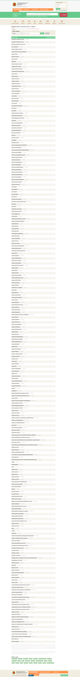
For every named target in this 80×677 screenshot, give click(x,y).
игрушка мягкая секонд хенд (17, 304)
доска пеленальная (15, 93)
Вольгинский (25, 658)
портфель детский (15, 552)
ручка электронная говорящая (18, 572)
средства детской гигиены (17, 594)
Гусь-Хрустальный (42, 658)
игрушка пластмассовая (16, 324)
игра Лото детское (15, 137)
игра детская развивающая (17, 122)
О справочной (35, 9)
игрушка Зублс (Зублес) (16, 260)
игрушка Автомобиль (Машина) (18, 221)
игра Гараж (14, 120)
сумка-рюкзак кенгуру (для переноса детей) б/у (21, 606)
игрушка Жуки (14, 253)
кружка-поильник (15, 457)
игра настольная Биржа (16, 147)
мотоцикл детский (15, 491)
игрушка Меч (14, 289)
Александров (14, 658)
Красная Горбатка (39, 660)
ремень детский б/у (15, 570)
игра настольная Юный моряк (17, 179)
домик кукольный (15, 88)
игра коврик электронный (17, 127)
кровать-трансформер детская (18, 452)
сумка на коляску (15, 601)
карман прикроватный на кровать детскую (20, 393)
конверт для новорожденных (17, 420)
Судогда (40, 662)
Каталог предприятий (45, 672)
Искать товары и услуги (32, 16)
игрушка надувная (15, 307)
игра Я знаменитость (16, 213)
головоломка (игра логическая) (18, 71)
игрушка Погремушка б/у (16, 329)
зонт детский (14, 103)
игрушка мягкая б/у (15, 302)
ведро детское (14, 58)
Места (34, 23)
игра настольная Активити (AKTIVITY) (19, 144)
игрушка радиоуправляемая (17, 336)
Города (13, 29)
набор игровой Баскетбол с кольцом (19, 506)
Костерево (33, 660)
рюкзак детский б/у (15, 577)
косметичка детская (16, 432)
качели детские (15, 398)
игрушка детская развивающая (18, 245)
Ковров (22, 660)
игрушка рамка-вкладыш (16, 341)
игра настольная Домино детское (18, 154)
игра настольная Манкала (17, 162)
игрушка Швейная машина (17, 380)
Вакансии (41, 23)
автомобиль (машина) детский (18, 39)
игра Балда (14, 110)
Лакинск (45, 660)
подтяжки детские (15, 550)
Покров (21, 662)
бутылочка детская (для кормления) (19, 51)
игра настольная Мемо (16, 164)
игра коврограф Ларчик (16, 130)
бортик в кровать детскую (17, 49)
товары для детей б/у (16, 614)
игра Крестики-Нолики (16, 132)
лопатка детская (15, 471)
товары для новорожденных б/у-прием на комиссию (22, 624)
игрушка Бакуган (15, 223)
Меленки (50, 660)
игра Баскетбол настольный (17, 113)
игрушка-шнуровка (15, 383)
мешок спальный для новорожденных (19, 481)
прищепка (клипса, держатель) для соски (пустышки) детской (24, 557)
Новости (23, 23)
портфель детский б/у (16, 555)
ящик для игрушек (15, 641)
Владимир (20, 658)
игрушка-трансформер (16, 368)
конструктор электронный (17, 427)
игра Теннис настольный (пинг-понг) (19, 201)
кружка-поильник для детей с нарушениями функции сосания (24, 459)
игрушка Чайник (15, 378)
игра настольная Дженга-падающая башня (20, 149)
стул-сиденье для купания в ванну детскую (20, 597)
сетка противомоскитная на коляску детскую (21, 584)
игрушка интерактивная (16, 262)
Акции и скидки (15, 23)
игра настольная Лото (16, 159)
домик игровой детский (16, 86)
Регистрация (59, 10)
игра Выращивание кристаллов (18, 117)
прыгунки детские (15, 562)
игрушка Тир (14, 366)
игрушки (13, 388)
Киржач (19, 660)
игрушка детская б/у (16, 243)
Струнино (35, 662)
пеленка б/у (14, 533)
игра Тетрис (14, 203)
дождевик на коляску (16, 83)
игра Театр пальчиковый (16, 199)
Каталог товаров (17, 9)
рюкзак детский (15, 574)
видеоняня (14, 61)
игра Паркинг (14, 186)
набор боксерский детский (17, 496)
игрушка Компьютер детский (17, 277)
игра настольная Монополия (17, 167)
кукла (13, 466)
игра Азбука (14, 108)
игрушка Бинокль (15, 226)
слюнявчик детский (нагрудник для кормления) (21, 589)
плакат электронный (16, 540)
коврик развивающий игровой (17, 405)
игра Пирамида (15, 189)
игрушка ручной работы (16, 348)
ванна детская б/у (15, 56)
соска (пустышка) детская (17, 592)
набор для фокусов (15, 503)
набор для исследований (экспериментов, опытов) (22, 501)
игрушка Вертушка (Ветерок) (17, 233)
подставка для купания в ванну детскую (20, 545)
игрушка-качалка (15, 272)
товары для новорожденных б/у (18, 621)
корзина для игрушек (16, 429)
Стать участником (44, 9)
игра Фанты (14, 206)
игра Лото (13, 135)
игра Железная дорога (16, 125)
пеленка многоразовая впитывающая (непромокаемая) (23, 535)
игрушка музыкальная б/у (17, 297)
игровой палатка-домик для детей (18, 218)
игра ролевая (14, 191)
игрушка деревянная (16, 238)
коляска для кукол (15, 415)
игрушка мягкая (15, 299)
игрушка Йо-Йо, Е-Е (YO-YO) (17, 265)
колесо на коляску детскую (17, 407)
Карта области (62, 23)
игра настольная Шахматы (17, 174)
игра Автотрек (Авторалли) (17, 105)
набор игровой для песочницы (18, 513)
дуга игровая (14, 95)
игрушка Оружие (15, 316)
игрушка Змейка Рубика (16, 258)
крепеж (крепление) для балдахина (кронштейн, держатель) (24, 434)
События (29, 23)
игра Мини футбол (15, 142)
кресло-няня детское (16, 442)
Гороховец (35, 658)
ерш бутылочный (15, 98)
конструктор (14, 425)
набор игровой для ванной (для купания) (20, 511)
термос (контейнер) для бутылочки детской (20, 609)
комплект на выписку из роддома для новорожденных (22, 417)
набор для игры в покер (16, 498)
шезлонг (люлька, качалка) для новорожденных (21, 636)
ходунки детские (15, 626)
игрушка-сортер (15, 358)
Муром (13, 662)
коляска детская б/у (16, 412)
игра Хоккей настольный (16, 211)
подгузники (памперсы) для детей (18, 543)
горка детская (14, 73)
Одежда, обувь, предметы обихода (21, 28)
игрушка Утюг (14, 373)
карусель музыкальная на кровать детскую (20, 395)
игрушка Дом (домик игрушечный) (18, 250)
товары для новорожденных (17, 619)
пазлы (13, 528)
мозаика (13, 488)
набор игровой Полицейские (17, 515)
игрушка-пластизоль (16, 321)
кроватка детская (15, 447)
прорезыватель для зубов (17, 560)
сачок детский (14, 582)
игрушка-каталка (15, 267)
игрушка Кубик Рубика (16, 280)
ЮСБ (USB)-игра (15, 638)
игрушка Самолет (15, 351)
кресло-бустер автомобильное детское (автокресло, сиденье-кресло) (26, 439)
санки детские (14, 579)
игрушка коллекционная (16, 275)
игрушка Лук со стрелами (17, 287)
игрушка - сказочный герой (17, 353)
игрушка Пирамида (15, 319)
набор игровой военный (16, 508)
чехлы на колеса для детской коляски (19, 633)
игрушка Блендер (15, 228)
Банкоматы (47, 23)
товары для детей (15, 611)
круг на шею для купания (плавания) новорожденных (22, 454)
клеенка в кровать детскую (17, 402)
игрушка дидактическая (16, 248)
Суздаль (44, 662)
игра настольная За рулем (17, 157)
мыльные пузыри (15, 493)
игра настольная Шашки (16, 176)
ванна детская (14, 54)
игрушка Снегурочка (16, 356)
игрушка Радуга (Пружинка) (17, 339)
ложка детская (14, 469)
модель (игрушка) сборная (17, 484)
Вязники (30, 658)
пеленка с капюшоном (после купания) (19, 538)
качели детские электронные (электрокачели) (21, 400)
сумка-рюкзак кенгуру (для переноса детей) (20, 604)
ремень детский (15, 567)
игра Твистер (14, 196)
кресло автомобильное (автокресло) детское (21, 437)
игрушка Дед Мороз (15, 235)
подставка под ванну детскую (18, 547)
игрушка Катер (14, 270)
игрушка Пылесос (15, 334)
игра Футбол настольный (17, 208)
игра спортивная (15, 194)
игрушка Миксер (15, 292)
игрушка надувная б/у (16, 309)
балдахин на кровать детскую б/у (18, 44)
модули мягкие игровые (16, 486)
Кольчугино (27, 660)
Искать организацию (43, 16)
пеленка (13, 530)
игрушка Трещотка (15, 371)
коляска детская (15, 410)
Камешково (49, 658)
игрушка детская (15, 240)
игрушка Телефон (15, 363)
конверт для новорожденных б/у (18, 422)
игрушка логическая (16, 282)
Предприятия (26, 9)
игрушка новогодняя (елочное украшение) (20, 314)
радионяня (14, 565)
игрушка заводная (15, 255)
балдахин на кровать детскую (18, 41)
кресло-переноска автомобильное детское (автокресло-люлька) (25, 444)
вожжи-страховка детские (17, 63)
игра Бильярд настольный (17, 115)
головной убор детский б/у (17, 68)
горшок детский (15, 76)
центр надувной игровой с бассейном (19, 631)
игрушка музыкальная (16, 294)
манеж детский (15, 474)
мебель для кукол (15, 479)
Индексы (54, 23)
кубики (13, 461)
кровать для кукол (15, 449)
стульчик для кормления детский (18, 599)
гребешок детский (15, 81)
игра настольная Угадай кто (17, 172)
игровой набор (14, 216)
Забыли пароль (64, 10)
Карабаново (14, 660)
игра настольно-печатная (17, 181)
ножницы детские (15, 523)
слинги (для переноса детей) (17, 587)
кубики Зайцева (15, 464)
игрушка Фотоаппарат (16, 375)
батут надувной (15, 46)
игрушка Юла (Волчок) (16, 385)
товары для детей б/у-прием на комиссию (20, 616)
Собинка (31, 662)
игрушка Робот (14, 346)
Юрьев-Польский (50, 662)
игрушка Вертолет (15, 230)
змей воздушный (15, 100)
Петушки (17, 662)
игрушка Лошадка (15, 285)
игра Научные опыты (16, 184)
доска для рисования (16, 90)
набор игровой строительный (17, 518)
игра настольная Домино (16, 152)
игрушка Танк (14, 361)
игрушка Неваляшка (16, 312)
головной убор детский (16, 66)
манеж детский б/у (15, 476)
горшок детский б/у (15, 78)
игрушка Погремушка (16, 326)
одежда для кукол (15, 525)
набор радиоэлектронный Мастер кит (19, 520)
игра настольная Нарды (16, 169)
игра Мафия (14, 140)
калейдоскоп (14, 390)
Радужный (26, 662)
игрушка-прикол (15, 331)
